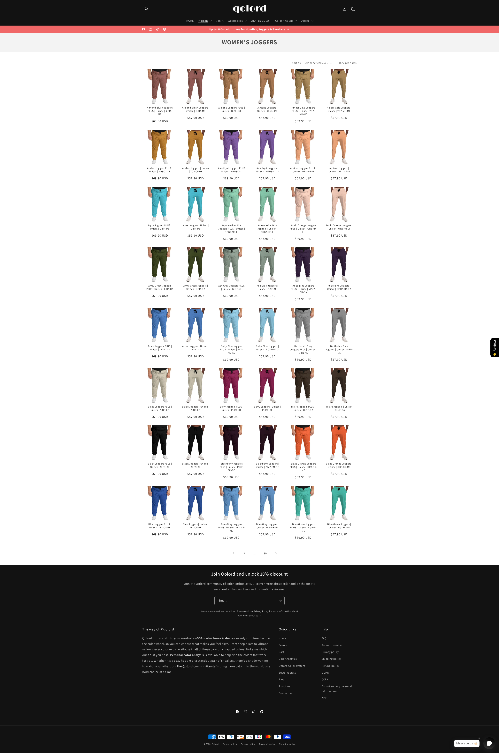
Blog (281, 679)
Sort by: (296, 63)
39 (265, 553)
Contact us (285, 693)
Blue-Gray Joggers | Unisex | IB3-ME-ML (267, 526)
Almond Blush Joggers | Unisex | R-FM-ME (195, 109)
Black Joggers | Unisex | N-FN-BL (195, 465)
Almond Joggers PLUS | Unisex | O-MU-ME (231, 109)
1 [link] (223, 553)
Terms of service (332, 645)
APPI (324, 698)
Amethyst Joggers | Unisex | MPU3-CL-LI (267, 170)
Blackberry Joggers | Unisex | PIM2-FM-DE (267, 465)
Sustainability (287, 672)
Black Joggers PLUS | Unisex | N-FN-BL (160, 465)
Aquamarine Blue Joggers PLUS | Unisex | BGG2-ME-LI (231, 229)
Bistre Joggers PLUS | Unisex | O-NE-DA (303, 408)
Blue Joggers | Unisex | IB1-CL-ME (196, 526)
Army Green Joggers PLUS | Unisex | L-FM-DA (159, 287)
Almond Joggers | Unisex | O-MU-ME (267, 109)
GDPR (325, 672)
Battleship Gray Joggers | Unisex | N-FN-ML (339, 349)
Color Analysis (288, 658)
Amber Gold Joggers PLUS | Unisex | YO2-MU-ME (303, 111)
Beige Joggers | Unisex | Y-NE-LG (195, 408)
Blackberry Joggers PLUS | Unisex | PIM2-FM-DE (232, 467)
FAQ (324, 638)
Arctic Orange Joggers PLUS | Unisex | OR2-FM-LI (303, 229)
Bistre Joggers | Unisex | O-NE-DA (339, 408)
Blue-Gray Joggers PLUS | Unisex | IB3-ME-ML (231, 527)
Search (283, 645)
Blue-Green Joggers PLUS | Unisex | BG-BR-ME (303, 527)
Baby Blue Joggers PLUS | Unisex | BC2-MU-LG (231, 349)
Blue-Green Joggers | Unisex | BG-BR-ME (339, 526)
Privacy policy (330, 652)
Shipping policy (331, 658)
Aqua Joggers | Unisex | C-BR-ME (195, 227)
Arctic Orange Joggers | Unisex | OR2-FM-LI (339, 227)
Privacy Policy (261, 611)
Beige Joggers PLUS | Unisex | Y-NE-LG (160, 408)
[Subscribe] (280, 600)
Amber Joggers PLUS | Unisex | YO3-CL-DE (159, 170)
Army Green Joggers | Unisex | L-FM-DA (195, 287)
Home (282, 638)
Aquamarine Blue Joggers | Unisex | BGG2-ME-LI (267, 229)
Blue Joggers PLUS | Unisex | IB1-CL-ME (159, 526)
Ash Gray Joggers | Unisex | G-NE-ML (267, 287)
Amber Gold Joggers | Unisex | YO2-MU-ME (339, 109)
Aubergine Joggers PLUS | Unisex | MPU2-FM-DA (303, 289)
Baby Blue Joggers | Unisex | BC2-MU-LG (267, 348)
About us (284, 686)
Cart (281, 652)
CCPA (325, 679)
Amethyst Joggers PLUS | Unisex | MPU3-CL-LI (231, 170)
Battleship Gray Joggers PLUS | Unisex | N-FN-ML (303, 349)
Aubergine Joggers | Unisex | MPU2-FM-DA (339, 287)
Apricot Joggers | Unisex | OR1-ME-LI (339, 170)
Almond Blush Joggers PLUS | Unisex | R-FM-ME (160, 111)
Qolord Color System (292, 666)
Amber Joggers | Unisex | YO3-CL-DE (195, 170)
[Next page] (276, 553)
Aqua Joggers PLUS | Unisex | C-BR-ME (160, 227)
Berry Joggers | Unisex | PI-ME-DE (267, 408)
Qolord (215, 744)
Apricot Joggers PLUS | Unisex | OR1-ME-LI (303, 170)
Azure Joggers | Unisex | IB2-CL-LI (195, 348)
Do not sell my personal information (337, 688)
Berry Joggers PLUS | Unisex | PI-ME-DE (231, 408)
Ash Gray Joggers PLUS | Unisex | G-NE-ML (231, 287)
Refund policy (330, 666)
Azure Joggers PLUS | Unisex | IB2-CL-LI (160, 348)
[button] (146, 8)
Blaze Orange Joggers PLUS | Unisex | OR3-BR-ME (303, 467)
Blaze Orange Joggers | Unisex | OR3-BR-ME (339, 465)
